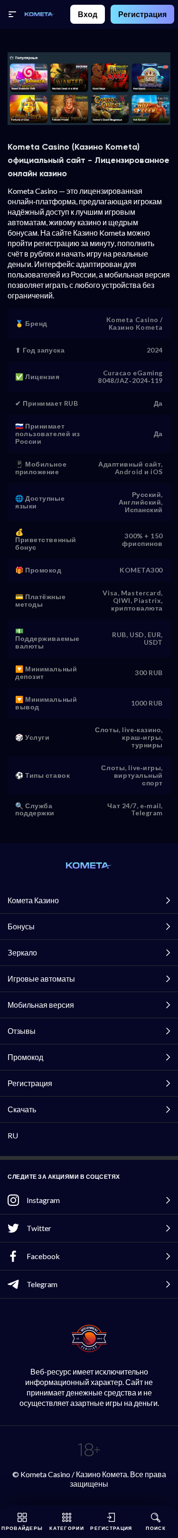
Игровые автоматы (41, 978)
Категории (66, 1528)
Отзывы (22, 1030)
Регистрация (142, 14)
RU (13, 1135)
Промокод (25, 1056)
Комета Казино (33, 900)
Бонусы (21, 926)
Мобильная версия (41, 1004)
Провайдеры (22, 1528)
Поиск (156, 1528)
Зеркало (22, 952)
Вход (87, 14)
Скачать (22, 1109)
